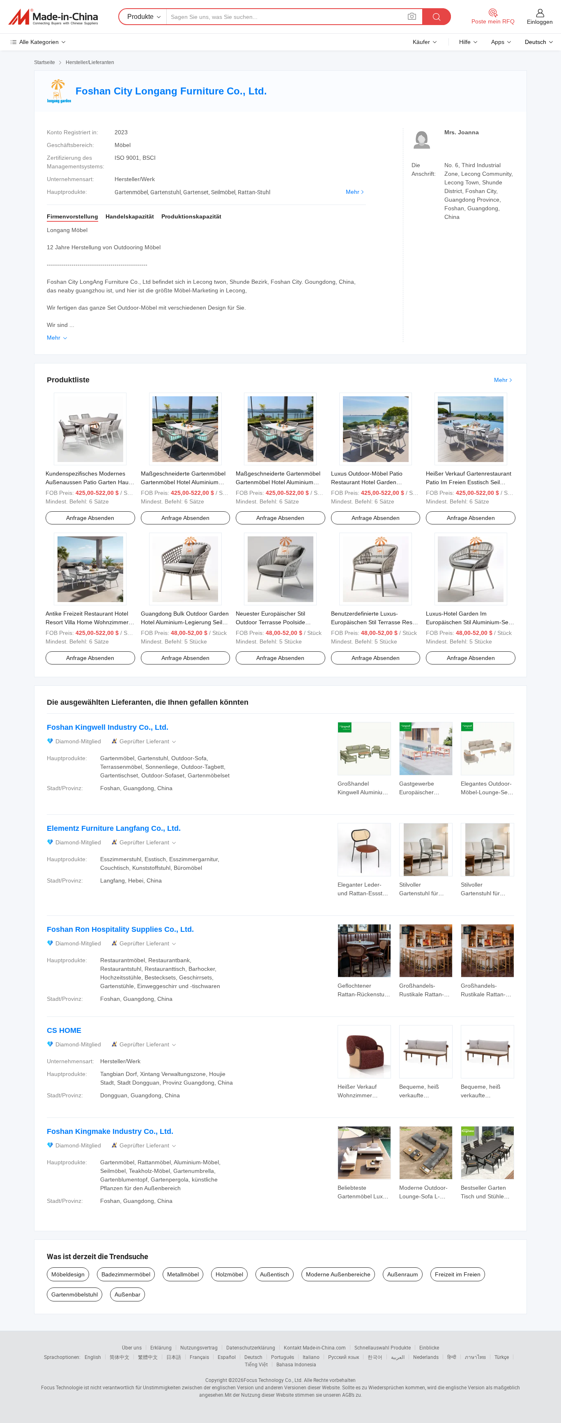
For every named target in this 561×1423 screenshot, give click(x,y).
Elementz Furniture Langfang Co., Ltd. (114, 828)
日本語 (173, 1357)
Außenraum (402, 1274)
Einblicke (429, 1347)
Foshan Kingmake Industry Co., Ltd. (110, 1131)
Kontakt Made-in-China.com (315, 1347)
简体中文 (119, 1357)
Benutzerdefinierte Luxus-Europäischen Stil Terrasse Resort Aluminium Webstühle (375, 622)
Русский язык (343, 1357)
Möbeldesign (68, 1274)
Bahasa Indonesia (296, 1364)
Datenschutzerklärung (250, 1347)
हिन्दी (451, 1357)
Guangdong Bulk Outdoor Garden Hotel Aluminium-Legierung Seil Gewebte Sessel (185, 622)
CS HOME (64, 1030)
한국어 (375, 1357)
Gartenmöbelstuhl (74, 1294)
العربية (398, 1357)
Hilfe (465, 42)
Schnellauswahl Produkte (382, 1347)
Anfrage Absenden (90, 518)
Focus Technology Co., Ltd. (273, 1380)
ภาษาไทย (475, 1357)
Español (227, 1357)
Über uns (132, 1347)
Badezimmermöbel (125, 1274)
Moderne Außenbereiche (338, 1274)
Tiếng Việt (256, 1364)
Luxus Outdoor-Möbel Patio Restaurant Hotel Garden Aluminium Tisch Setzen (366, 482)
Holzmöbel (229, 1274)
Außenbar (127, 1294)
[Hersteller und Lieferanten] (53, 16)
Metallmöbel (183, 1274)
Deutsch (253, 1357)
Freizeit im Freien (458, 1274)
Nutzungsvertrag (199, 1347)
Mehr (352, 192)
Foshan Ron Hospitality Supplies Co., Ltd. (120, 929)
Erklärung (161, 1347)
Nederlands (426, 1357)
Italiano (311, 1357)
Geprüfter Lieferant (148, 741)
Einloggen (540, 21)
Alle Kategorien (39, 42)
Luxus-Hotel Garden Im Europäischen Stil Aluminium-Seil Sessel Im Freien (468, 622)
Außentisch (274, 1274)
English (93, 1357)
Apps (497, 42)
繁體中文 (148, 1357)
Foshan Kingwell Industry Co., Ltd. (107, 727)
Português (282, 1357)
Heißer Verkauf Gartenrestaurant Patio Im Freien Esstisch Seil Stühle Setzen (468, 482)
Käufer (421, 42)
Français (199, 1357)
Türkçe (501, 1357)
